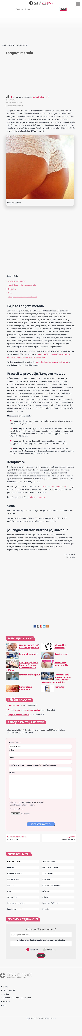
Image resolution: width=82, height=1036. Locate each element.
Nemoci (10, 885)
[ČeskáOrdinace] (41, 5)
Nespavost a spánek (50, 867)
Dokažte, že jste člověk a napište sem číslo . (32, 765)
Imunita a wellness (14, 909)
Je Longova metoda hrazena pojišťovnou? (22, 297)
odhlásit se (50, 949)
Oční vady (46, 891)
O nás (5, 986)
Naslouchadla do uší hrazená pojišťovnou (51, 362)
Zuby (9, 891)
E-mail (11, 757)
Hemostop (59, 687)
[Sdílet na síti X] (38, 627)
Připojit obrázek (16, 809)
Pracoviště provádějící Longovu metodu (22, 285)
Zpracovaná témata (50, 903)
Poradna (11, 45)
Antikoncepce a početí (51, 885)
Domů (4, 45)
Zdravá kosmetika (14, 873)
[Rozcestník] (78, 4)
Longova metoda (15, 705)
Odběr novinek (9, 990)
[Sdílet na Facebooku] (35, 627)
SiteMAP (6, 1001)
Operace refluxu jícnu (29, 675)
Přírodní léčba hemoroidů (25, 688)
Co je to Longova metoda (16, 281)
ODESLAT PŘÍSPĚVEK (41, 824)
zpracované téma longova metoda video (56, 486)
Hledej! (63, 9)
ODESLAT (41, 955)
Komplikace (12, 289)
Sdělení (12, 773)
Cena (9, 293)
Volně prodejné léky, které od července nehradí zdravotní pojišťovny (22, 666)
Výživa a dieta (47, 873)
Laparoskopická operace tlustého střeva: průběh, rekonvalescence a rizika (56, 678)
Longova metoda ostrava (18, 714)
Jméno (11, 750)
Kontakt (45, 909)
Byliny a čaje (12, 897)
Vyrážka (71, 837)
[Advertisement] (41, 28)
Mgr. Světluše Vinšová (41, 97)
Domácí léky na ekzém (16, 837)
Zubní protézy (61, 654)
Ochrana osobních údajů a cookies (17, 998)
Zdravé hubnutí (48, 861)
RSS (4, 1005)
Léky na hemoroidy (37, 497)
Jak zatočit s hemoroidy (60, 646)
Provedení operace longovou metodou (24, 710)
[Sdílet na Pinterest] (41, 627)
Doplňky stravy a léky (15, 903)
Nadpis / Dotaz (14, 742)
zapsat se (34, 949)
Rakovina (46, 879)
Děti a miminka (13, 879)
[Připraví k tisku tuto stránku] (47, 627)
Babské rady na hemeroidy (61, 663)
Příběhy (45, 897)
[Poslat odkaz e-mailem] (44, 627)
